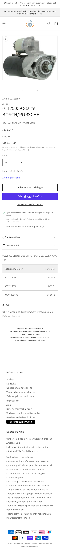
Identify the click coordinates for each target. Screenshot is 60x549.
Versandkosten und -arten (21, 392)
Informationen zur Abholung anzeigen (25, 226)
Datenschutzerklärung (19, 409)
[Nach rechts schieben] (37, 90)
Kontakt (11, 383)
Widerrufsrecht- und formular (23, 413)
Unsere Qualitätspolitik (19, 387)
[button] (4, 23)
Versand (14, 147)
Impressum (12, 400)
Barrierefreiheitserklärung (21, 417)
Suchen (10, 379)
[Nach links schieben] (23, 90)
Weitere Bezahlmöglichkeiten (30, 204)
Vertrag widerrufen (21, 421)
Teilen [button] (9, 305)
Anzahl (5, 155)
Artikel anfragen (11, 177)
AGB (8, 404)
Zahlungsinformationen (20, 396)
